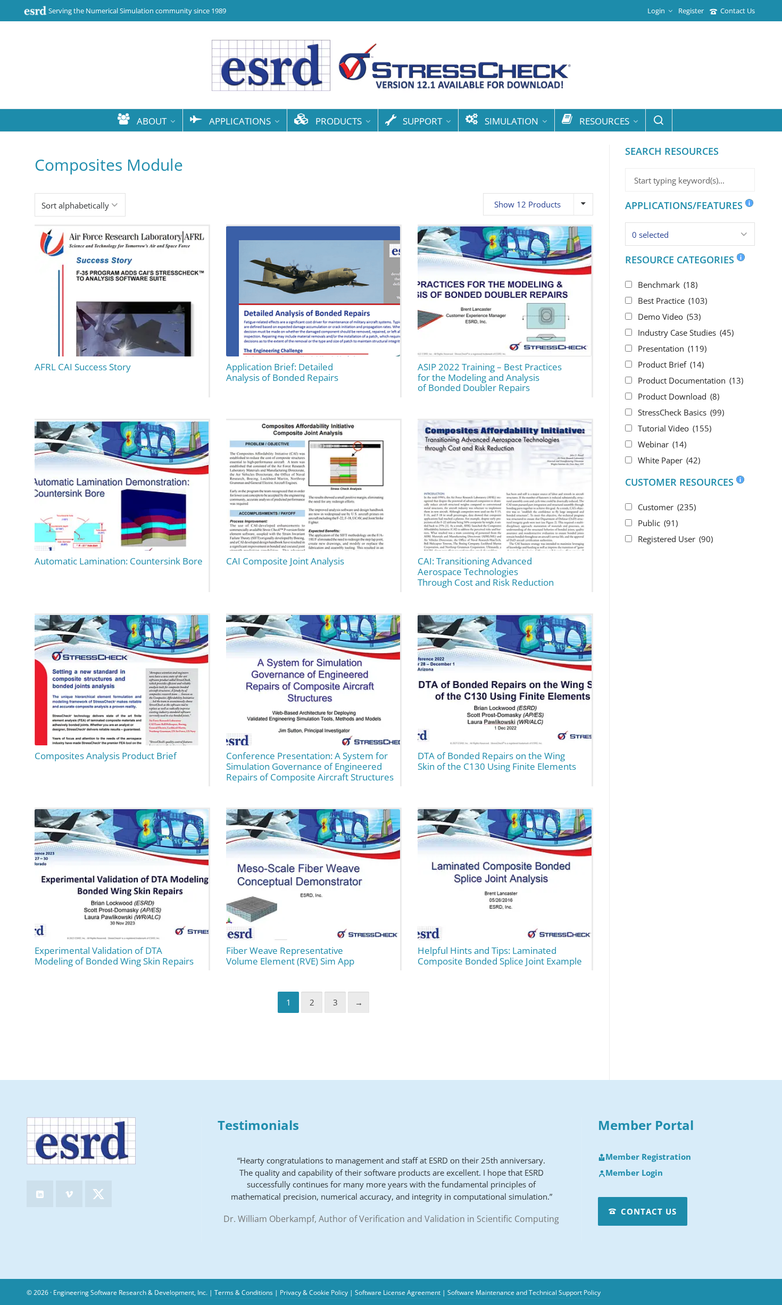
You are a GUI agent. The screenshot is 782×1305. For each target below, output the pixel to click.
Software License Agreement (397, 1292)
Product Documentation (690, 380)
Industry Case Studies (686, 332)
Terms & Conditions (243, 1292)
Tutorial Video (674, 428)
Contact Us (737, 10)
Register (691, 10)
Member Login (634, 1173)
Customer (667, 507)
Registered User (675, 539)
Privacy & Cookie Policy (314, 1292)
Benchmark (667, 284)
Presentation (672, 348)
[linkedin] (40, 1194)
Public (658, 523)
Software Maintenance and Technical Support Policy (524, 1292)
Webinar (662, 444)
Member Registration (648, 1157)
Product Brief (671, 364)
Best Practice (672, 300)
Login (656, 10)
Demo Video (669, 316)
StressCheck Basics (681, 412)
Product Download (678, 396)
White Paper (669, 460)
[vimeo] (69, 1194)
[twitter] (98, 1194)
